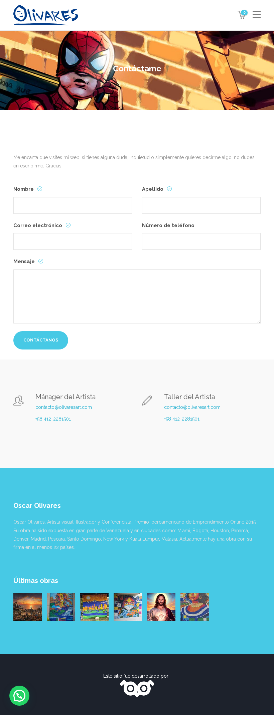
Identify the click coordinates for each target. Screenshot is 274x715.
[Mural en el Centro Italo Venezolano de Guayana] (61, 607)
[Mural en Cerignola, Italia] (128, 607)
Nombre (24, 189)
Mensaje (24, 261)
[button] (19, 696)
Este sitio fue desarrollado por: (137, 676)
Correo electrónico (38, 225)
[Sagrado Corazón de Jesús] (161, 607)
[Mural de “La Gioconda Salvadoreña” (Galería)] (194, 607)
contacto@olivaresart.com (63, 407)
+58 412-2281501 (53, 419)
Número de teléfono (168, 225)
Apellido (153, 189)
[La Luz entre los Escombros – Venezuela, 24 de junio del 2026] (27, 607)
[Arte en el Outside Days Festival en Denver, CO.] (94, 607)
